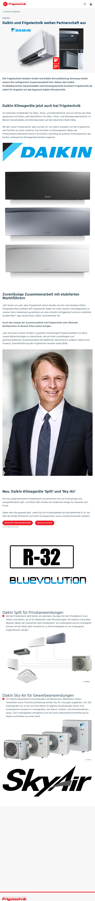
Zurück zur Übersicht (12, 11)
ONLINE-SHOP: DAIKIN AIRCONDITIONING (17, 523)
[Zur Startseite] (17, 4)
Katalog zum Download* (44, 523)
